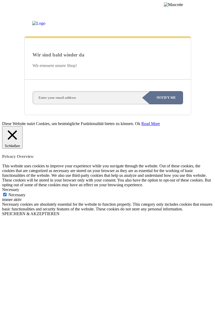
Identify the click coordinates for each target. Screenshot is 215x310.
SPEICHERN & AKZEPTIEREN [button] (31, 213)
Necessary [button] (10, 189)
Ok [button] (137, 123)
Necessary (16, 195)
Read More (150, 123)
